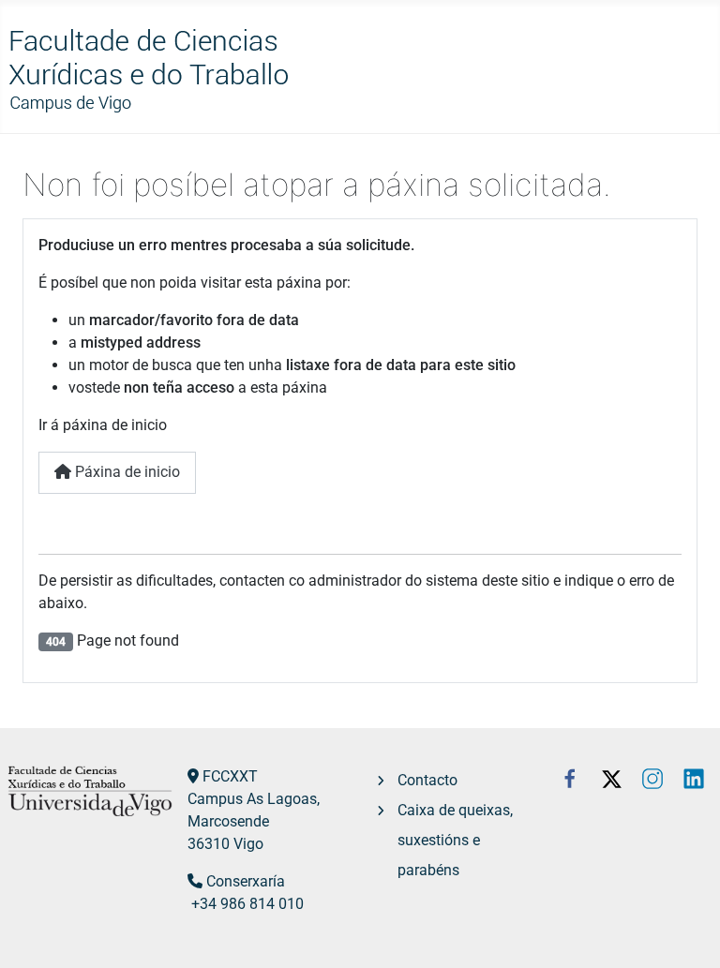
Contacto (428, 780)
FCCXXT (230, 776)
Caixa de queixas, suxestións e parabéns (455, 840)
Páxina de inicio (125, 472)
